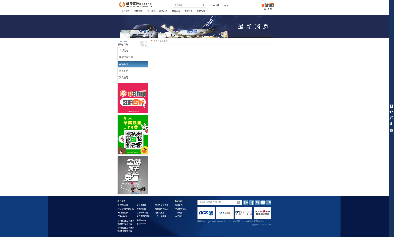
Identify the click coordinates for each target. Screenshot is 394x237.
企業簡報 (179, 217)
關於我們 (125, 11)
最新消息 (189, 11)
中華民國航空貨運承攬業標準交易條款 (125, 222)
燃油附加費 (141, 209)
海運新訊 (123, 64)
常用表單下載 (142, 213)
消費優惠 (123, 77)
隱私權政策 (159, 213)
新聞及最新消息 (161, 205)
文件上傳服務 (160, 217)
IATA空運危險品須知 (126, 209)
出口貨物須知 (123, 213)
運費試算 (163, 11)
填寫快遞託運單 (143, 217)
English (226, 5)
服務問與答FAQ (161, 209)
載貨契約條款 (123, 205)
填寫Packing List (143, 220)
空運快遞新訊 (126, 57)
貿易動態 (123, 71)
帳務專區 (201, 11)
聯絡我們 (179, 205)
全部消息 (123, 50)
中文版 (216, 5)
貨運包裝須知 (123, 217)
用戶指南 (151, 11)
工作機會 (179, 213)
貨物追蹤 (176, 11)
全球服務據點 (180, 209)
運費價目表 (141, 205)
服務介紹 (138, 11)
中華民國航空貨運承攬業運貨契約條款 (125, 229)
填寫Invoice (141, 224)
